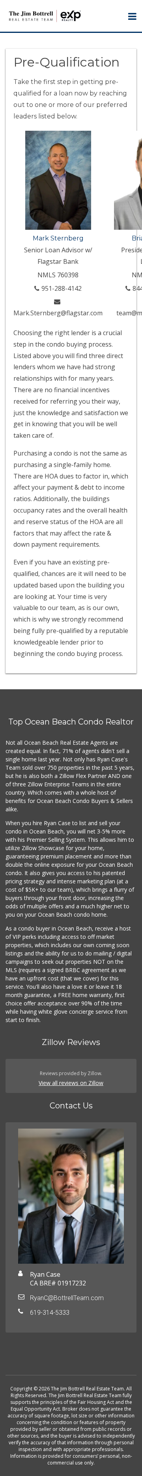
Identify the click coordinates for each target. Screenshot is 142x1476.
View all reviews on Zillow (71, 1083)
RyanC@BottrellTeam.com (67, 1298)
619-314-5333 (49, 1312)
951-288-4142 (61, 288)
